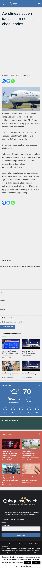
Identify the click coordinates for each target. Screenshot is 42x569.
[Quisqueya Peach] (10, 3)
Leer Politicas (21, 566)
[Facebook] (4, 81)
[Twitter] (8, 81)
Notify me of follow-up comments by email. (15, 318)
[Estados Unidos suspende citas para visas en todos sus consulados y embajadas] (31, 444)
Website (2, 309)
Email (2, 300)
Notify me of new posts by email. (12, 322)
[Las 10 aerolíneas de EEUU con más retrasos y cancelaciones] (11, 344)
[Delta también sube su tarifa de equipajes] (31, 344)
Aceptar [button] (28, 562)
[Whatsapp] (13, 81)
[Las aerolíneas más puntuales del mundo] (31, 366)
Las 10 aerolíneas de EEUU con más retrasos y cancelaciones (10, 353)
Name (2, 292)
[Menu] (39, 4)
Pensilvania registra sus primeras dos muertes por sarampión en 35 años (31, 478)
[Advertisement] (21, 51)
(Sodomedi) (5, 546)
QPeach (6, 75)
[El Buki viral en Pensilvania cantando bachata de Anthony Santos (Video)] (11, 444)
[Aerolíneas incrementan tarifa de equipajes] (11, 366)
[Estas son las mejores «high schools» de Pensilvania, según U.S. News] (11, 469)
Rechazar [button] (36, 562)
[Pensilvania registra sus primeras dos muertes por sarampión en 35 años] (31, 469)
